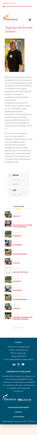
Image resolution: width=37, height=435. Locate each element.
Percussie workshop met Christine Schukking (22, 318)
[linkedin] (14, 364)
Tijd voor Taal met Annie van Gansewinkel (22, 226)
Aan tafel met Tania (20, 272)
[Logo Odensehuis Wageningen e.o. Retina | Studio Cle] (10, 14)
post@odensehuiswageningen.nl (21, 359)
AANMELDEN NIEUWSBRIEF (18, 407)
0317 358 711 (22, 356)
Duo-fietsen (17, 245)
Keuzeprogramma (20, 254)
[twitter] (18, 364)
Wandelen (17, 236)
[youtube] (23, 364)
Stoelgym (16, 216)
